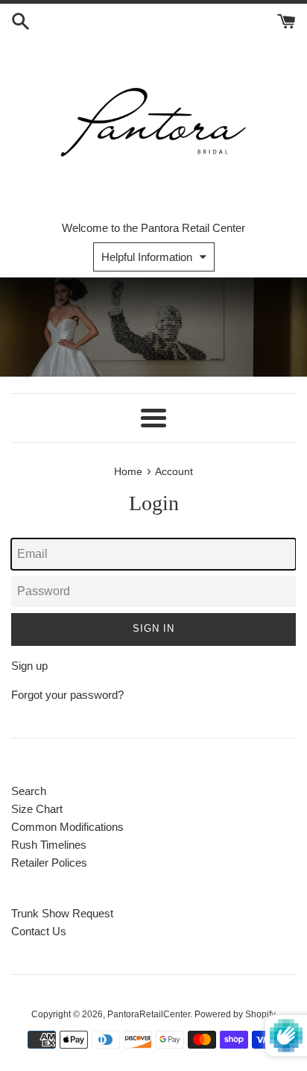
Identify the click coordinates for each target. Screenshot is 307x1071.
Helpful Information (146, 257)
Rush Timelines (48, 844)
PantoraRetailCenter (148, 1014)
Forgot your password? (67, 694)
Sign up (29, 665)
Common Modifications (67, 826)
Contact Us (38, 931)
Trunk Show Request (62, 913)
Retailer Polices (49, 862)
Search (28, 791)
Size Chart (37, 809)
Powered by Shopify (235, 1014)
